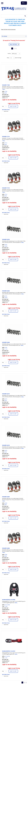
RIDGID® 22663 (6, 291)
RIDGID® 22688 (6, 548)
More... (3, 89)
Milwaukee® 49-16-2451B (8, 651)
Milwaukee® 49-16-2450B (8, 599)
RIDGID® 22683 (6, 496)
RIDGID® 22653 (6, 239)
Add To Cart (13, 106)
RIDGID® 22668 (6, 342)
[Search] (25, 16)
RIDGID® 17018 (6, 188)
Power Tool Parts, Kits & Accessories (8, 29)
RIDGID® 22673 (6, 393)
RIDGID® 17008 (6, 85)
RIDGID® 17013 (6, 136)
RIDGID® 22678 (6, 445)
